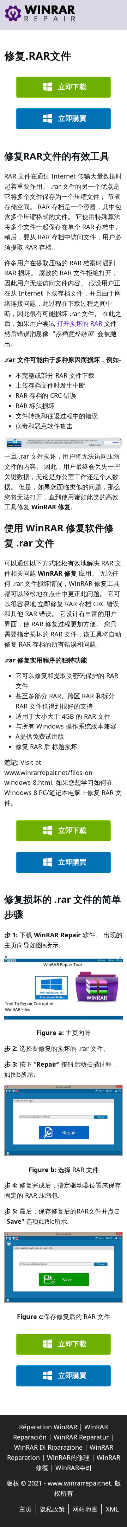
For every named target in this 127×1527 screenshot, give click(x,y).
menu (114, 15)
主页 (25, 1509)
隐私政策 (52, 1509)
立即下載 (72, 86)
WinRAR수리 (73, 1467)
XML (112, 1509)
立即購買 (72, 118)
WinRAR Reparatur (81, 1437)
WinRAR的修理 (68, 1457)
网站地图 (85, 1509)
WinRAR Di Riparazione (48, 1447)
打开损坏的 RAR (79, 323)
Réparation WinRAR (48, 1427)
